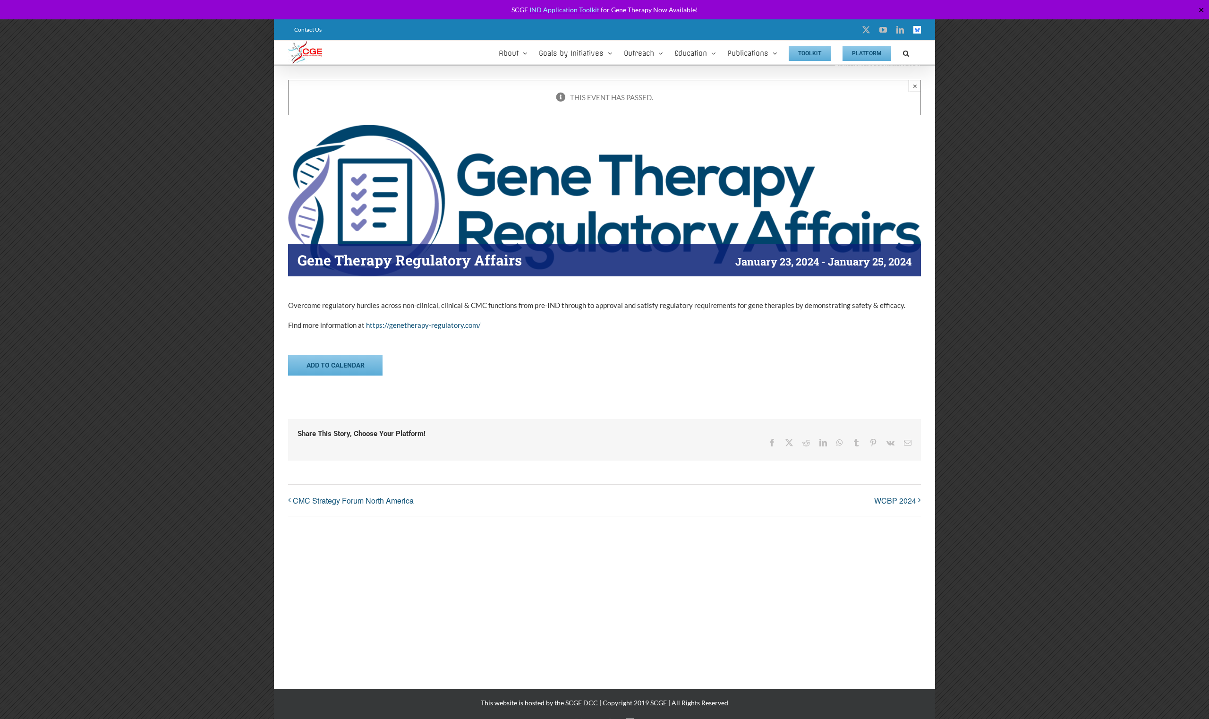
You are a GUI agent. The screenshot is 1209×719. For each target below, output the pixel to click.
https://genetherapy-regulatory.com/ (423, 325)
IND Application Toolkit (564, 10)
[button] (906, 52)
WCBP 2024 (895, 500)
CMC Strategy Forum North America (353, 500)
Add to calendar (336, 365)
